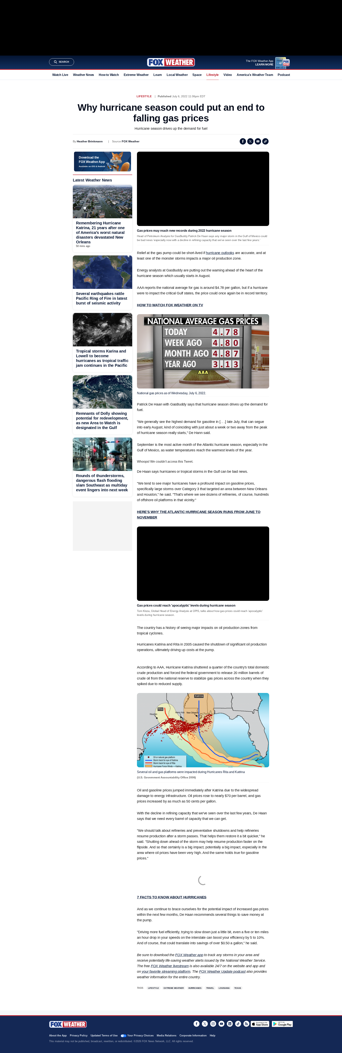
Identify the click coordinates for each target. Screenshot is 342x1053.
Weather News (83, 75)
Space (197, 75)
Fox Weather (171, 62)
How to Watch (109, 75)
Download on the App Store (260, 1024)
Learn (157, 75)
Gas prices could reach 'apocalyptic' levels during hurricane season (186, 605)
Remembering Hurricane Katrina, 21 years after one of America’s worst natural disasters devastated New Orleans (100, 232)
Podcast (284, 75)
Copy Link (265, 141)
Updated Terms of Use (104, 1035)
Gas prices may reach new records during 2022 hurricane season (184, 230)
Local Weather (177, 75)
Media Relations (166, 1035)
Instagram (213, 1024)
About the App (58, 1035)
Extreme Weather (136, 75)
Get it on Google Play (282, 1024)
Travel (210, 988)
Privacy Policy (78, 1035)
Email (258, 141)
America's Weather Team (255, 75)
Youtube (221, 1024)
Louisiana (224, 988)
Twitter (250, 141)
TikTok (238, 1024)
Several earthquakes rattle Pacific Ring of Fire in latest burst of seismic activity (101, 298)
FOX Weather (130, 141)
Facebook (243, 141)
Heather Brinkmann (90, 141)
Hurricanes (194, 988)
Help (212, 1035)
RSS (246, 1024)
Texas (237, 988)
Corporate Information (193, 1035)
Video (227, 75)
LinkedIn (230, 1024)
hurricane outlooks (220, 253)
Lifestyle (212, 75)
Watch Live (60, 75)
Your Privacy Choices (140, 1035)
